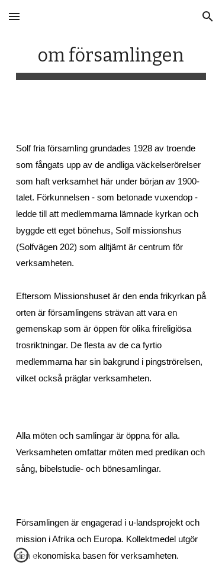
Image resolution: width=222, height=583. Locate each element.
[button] (14, 16)
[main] (111, 59)
